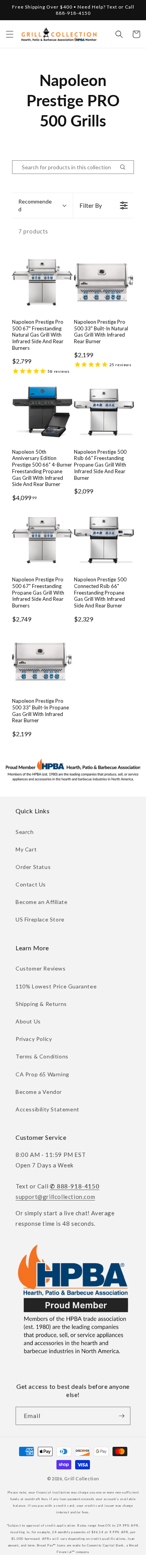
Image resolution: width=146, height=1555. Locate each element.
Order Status (33, 866)
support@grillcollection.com (55, 1196)
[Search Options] (126, 167)
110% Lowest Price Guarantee (56, 986)
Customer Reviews (41, 968)
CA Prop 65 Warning (42, 1074)
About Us (28, 1021)
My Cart (26, 849)
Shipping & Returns (41, 1003)
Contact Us (31, 884)
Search (25, 831)
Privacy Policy (34, 1038)
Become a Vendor (39, 1091)
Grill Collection (81, 1478)
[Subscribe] (121, 1416)
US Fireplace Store (40, 919)
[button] (9, 34)
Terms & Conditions (42, 1056)
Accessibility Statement (47, 1109)
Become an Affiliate (41, 902)
